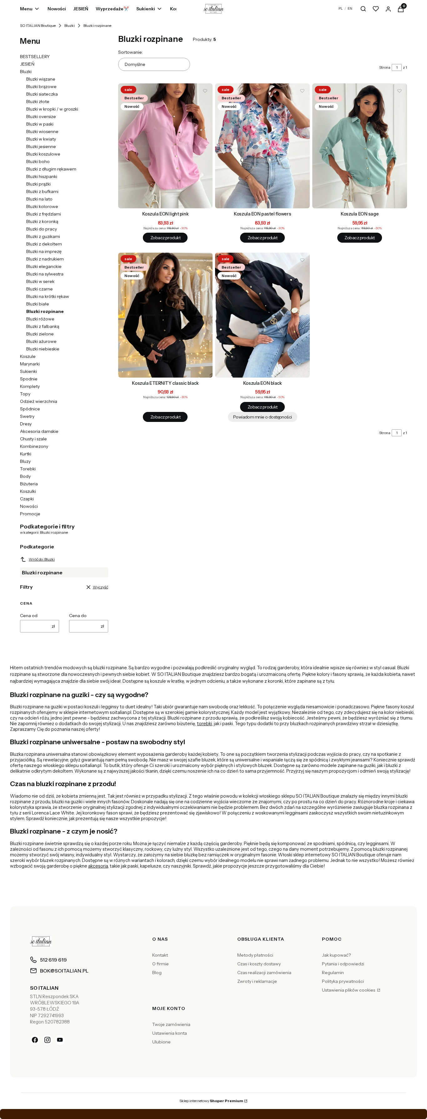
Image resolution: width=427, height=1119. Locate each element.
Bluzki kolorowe (42, 206)
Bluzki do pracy (41, 229)
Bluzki (69, 25)
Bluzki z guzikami (43, 236)
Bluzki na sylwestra (44, 274)
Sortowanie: (130, 52)
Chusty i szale (33, 439)
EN (350, 8)
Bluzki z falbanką (42, 326)
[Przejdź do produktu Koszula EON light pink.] (165, 145)
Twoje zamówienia (171, 1024)
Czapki (27, 499)
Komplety (30, 386)
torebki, (205, 723)
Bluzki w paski (39, 124)
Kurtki (25, 454)
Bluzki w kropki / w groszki (52, 109)
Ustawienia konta (169, 1033)
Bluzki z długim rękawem (51, 169)
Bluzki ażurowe (41, 341)
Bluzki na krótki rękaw (47, 296)
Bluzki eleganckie (44, 266)
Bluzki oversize (41, 116)
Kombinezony (34, 446)
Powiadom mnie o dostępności (262, 417)
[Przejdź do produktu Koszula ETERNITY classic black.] (165, 315)
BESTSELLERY (35, 56)
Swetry (27, 416)
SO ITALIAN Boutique (38, 25)
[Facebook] (35, 1040)
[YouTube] (60, 1040)
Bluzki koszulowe (43, 154)
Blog (157, 972)
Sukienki (28, 371)
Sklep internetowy (211, 1100)
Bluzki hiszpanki (41, 176)
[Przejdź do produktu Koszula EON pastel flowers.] (262, 145)
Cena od (29, 615)
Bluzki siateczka (42, 94)
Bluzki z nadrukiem (45, 259)
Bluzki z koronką (42, 221)
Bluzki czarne (39, 289)
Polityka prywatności (343, 981)
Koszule (28, 356)
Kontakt (160, 955)
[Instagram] (48, 1040)
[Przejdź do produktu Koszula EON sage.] (359, 145)
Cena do (78, 615)
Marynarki (30, 364)
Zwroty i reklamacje (257, 981)
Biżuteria (29, 484)
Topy (25, 394)
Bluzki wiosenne (42, 131)
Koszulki (28, 491)
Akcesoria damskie (39, 431)
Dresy (26, 424)
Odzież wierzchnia (38, 401)
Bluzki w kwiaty (41, 139)
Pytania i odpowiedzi (343, 964)
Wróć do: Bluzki (42, 559)
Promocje (30, 514)
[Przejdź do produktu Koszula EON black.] (262, 315)
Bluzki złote (37, 101)
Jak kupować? (336, 955)
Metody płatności (255, 955)
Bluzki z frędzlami (43, 214)
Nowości (29, 506)
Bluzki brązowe (41, 86)
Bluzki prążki (38, 184)
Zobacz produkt (165, 237)
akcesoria (98, 866)
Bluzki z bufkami (42, 191)
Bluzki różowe (40, 319)
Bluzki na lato (39, 199)
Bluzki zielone (40, 334)
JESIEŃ (27, 64)
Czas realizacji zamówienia (264, 972)
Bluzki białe (37, 304)
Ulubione (161, 1042)
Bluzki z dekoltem (44, 244)
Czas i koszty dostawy (259, 964)
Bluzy (25, 461)
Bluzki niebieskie (42, 349)
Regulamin (333, 972)
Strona (384, 67)
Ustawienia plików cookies (349, 990)
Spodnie (29, 379)
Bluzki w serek (40, 281)
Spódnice (30, 409)
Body (25, 476)
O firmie (160, 964)
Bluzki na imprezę (44, 251)
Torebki (28, 469)
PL (341, 8)
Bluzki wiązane (40, 79)
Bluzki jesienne (41, 146)
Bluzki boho (38, 161)
